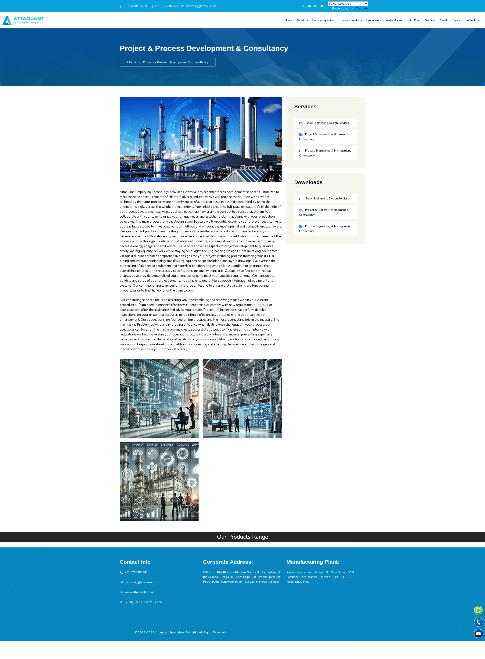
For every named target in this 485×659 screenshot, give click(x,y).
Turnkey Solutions (351, 20)
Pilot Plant (414, 20)
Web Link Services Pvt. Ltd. (347, 632)
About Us (302, 20)
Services (430, 20)
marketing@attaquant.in (200, 6)
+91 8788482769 (135, 6)
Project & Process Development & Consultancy (324, 136)
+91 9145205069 (166, 6)
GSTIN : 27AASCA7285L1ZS (143, 602)
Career (457, 20)
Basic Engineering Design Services (327, 123)
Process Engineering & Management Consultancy (325, 153)
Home (288, 20)
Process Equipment (324, 20)
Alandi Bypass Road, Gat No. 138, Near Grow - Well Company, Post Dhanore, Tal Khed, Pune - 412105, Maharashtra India (320, 577)
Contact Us (472, 20)
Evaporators (373, 20)
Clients (444, 20)
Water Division (394, 20)
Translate (362, 8)
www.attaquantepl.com (140, 592)
